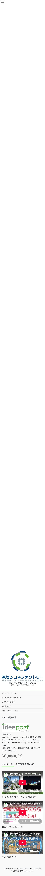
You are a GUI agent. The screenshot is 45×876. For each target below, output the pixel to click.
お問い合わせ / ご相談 (10, 711)
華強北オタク (6, 706)
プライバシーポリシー (10, 693)
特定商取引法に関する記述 (11, 697)
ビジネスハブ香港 (8, 702)
